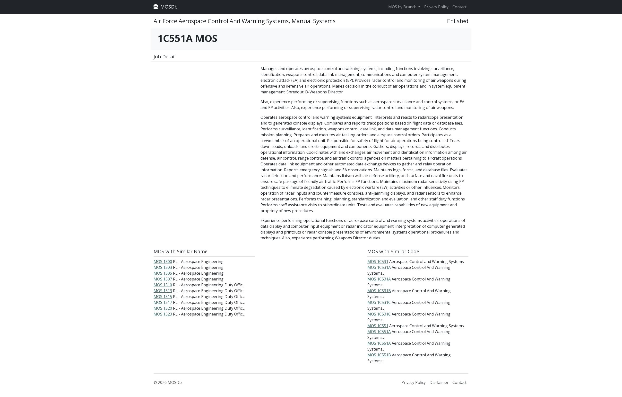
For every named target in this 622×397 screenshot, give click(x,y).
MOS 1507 (163, 279)
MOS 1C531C (379, 302)
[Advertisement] (204, 100)
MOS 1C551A (379, 331)
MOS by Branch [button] (402, 6)
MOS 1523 (163, 314)
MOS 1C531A (379, 267)
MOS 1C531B (379, 290)
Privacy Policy (436, 6)
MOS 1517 (163, 302)
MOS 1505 (163, 273)
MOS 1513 (163, 290)
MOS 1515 (163, 296)
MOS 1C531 (377, 261)
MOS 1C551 (377, 325)
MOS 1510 (163, 285)
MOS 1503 (163, 267)
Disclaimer (439, 382)
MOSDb (168, 6)
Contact (459, 6)
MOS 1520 (163, 308)
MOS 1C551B (379, 355)
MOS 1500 (163, 261)
